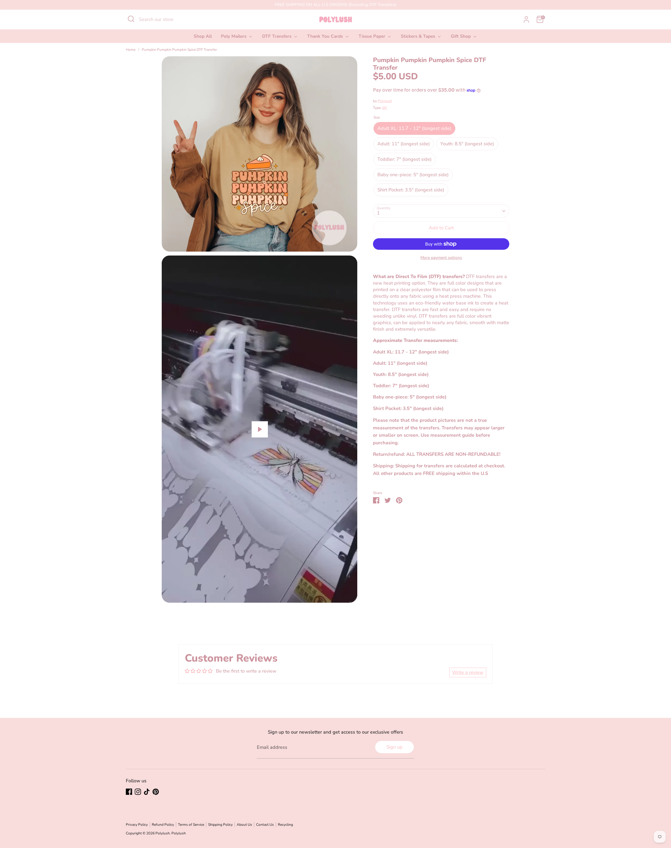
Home (131, 49)
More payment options (441, 258)
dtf (384, 108)
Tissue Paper (373, 36)
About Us (244, 824)
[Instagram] (138, 792)
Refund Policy (163, 824)
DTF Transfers (277, 36)
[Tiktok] (147, 792)
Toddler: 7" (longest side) (404, 159)
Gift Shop (461, 36)
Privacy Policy (137, 824)
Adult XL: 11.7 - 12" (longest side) (414, 128)
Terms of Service (191, 824)
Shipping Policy (220, 824)
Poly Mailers (234, 36)
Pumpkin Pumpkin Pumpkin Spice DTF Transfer (179, 49)
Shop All (203, 36)
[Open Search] (131, 19)
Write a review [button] (467, 672)
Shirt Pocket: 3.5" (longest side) (410, 190)
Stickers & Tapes (418, 36)
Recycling (285, 824)
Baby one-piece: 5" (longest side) (413, 174)
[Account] (526, 19)
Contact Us (265, 824)
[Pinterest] (156, 792)
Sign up (394, 747)
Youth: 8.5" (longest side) (467, 144)
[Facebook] (129, 792)
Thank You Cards (325, 36)
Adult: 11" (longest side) (403, 144)
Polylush (385, 100)
